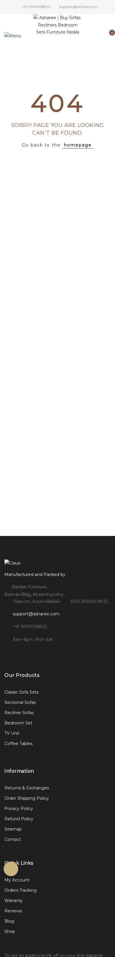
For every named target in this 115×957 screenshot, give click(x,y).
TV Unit (11, 733)
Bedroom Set (18, 723)
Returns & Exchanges (26, 788)
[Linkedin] (46, 652)
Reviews (13, 910)
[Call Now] (11, 868)
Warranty (13, 900)
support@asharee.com (36, 614)
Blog (9, 921)
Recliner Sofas (19, 712)
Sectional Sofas (20, 702)
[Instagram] (21, 652)
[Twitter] (34, 652)
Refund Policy (18, 818)
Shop (9, 931)
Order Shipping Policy (26, 798)
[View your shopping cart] (108, 36)
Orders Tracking (20, 890)
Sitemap (13, 829)
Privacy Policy (18, 808)
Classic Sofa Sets (21, 692)
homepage (78, 145)
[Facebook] (9, 652)
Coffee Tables (18, 743)
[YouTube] (58, 652)
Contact (12, 839)
